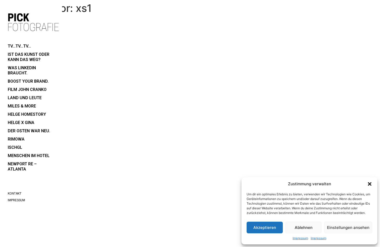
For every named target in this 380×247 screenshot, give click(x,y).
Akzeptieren (264, 227)
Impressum (300, 238)
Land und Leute (25, 97)
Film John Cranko (27, 89)
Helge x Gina (21, 122)
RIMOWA (16, 139)
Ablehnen (304, 227)
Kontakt (14, 193)
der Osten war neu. (29, 130)
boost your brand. (28, 81)
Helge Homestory (27, 114)
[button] (369, 184)
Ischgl (15, 147)
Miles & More (22, 106)
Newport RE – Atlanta (22, 166)
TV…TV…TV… (19, 46)
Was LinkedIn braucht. (22, 70)
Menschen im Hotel (29, 155)
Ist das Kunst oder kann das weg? (28, 57)
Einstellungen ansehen (348, 227)
